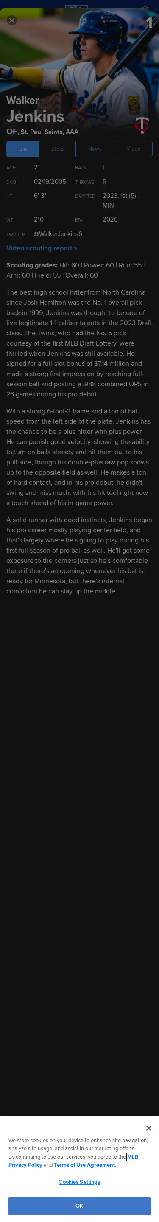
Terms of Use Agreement (84, 1165)
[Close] (148, 1128)
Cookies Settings (79, 1182)
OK (79, 1205)
